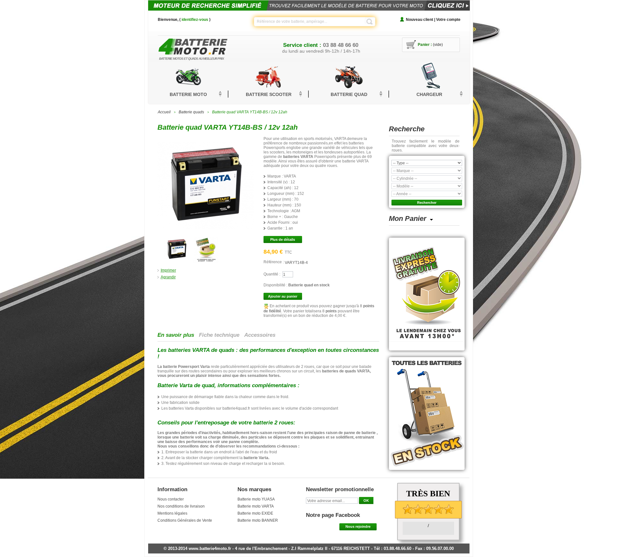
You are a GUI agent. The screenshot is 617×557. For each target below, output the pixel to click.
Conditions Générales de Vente (184, 520)
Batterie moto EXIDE (255, 513)
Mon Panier (407, 218)
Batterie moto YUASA (256, 499)
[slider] (428, 509)
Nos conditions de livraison (181, 506)
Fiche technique (219, 335)
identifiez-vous (195, 19)
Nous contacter (170, 499)
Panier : (425, 44)
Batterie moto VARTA (255, 506)
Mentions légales (172, 513)
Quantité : (272, 274)
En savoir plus (175, 335)
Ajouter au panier (282, 296)
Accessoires (259, 335)
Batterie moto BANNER (257, 520)
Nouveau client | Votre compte (433, 19)
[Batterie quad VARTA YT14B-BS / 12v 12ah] (177, 239)
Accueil (164, 112)
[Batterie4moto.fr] (202, 45)
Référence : (274, 262)
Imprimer (168, 270)
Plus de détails (282, 239)
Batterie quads (191, 112)
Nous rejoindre (358, 526)
